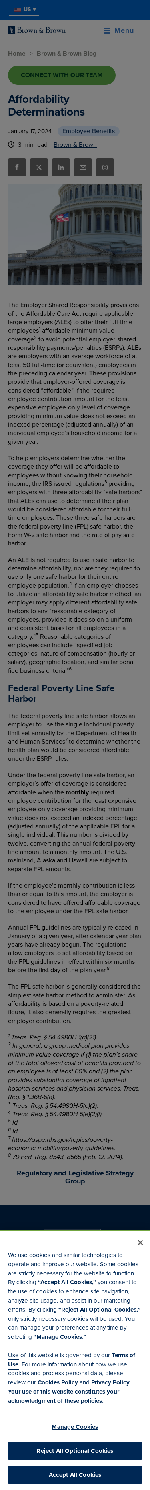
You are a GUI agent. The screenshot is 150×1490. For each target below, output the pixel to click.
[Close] (140, 1242)
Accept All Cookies (75, 1474)
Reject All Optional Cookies (74, 1450)
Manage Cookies (75, 1426)
